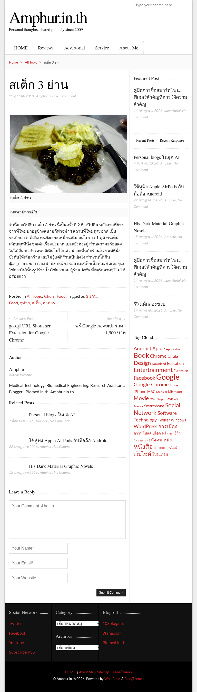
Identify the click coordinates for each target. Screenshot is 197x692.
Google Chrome (151, 384)
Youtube (16, 643)
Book (141, 355)
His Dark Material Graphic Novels (61, 466)
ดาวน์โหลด (143, 433)
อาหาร (49, 303)
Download (159, 363)
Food (61, 296)
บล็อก (157, 433)
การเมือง (167, 426)
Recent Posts (145, 140)
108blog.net (113, 624)
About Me (128, 48)
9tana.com (112, 633)
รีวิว (177, 433)
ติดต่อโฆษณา (122, 672)
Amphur (42, 96)
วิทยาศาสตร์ (142, 440)
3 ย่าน (91, 296)
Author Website (20, 375)
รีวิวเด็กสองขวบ (149, 304)
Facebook (144, 378)
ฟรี (164, 433)
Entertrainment (153, 370)
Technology (145, 420)
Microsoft (175, 392)
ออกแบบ (159, 448)
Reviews (46, 48)
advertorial (172, 111)
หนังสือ (143, 447)
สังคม (156, 440)
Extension (181, 371)
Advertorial (74, 48)
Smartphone (154, 406)
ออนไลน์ (171, 448)
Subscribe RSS (22, 652)
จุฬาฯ (25, 303)
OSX (152, 399)
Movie (141, 398)
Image (174, 385)
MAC (151, 392)
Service (102, 48)
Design (142, 363)
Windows (178, 420)
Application (174, 349)
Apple (158, 348)
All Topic (31, 62)
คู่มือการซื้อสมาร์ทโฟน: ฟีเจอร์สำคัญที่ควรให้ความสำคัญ (160, 97)
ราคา (170, 433)
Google (167, 377)
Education (175, 364)
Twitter (164, 420)
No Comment (60, 421)
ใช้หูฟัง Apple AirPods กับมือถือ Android (68, 440)
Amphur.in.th (48, 17)
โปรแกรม (160, 455)
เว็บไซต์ (142, 454)
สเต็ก (36, 303)
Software (167, 413)
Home (13, 62)
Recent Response (172, 140)
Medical (161, 392)
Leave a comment (63, 96)
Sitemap (103, 672)
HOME (21, 48)
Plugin (160, 399)
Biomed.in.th (114, 643)
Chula (49, 296)
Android (142, 348)
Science (138, 406)
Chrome (158, 356)
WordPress (145, 426)
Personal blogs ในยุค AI (52, 414)
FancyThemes (134, 678)
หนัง (167, 440)
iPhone (140, 392)
